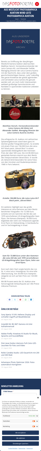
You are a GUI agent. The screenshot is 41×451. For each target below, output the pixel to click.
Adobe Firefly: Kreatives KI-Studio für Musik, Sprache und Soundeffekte (19, 335)
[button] (38, 398)
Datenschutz (22, 448)
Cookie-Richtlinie (13, 448)
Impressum (29, 448)
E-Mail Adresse (8, 391)
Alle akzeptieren (20, 433)
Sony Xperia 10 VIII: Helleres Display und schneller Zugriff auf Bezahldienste (18, 315)
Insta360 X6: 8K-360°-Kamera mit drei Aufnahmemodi (16, 325)
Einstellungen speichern (20, 443)
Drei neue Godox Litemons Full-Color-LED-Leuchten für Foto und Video (19, 344)
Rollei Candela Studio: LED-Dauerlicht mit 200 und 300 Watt (20, 354)
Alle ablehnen (20, 438)
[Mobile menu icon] (37, 4)
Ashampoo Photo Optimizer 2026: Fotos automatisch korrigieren (18, 363)
